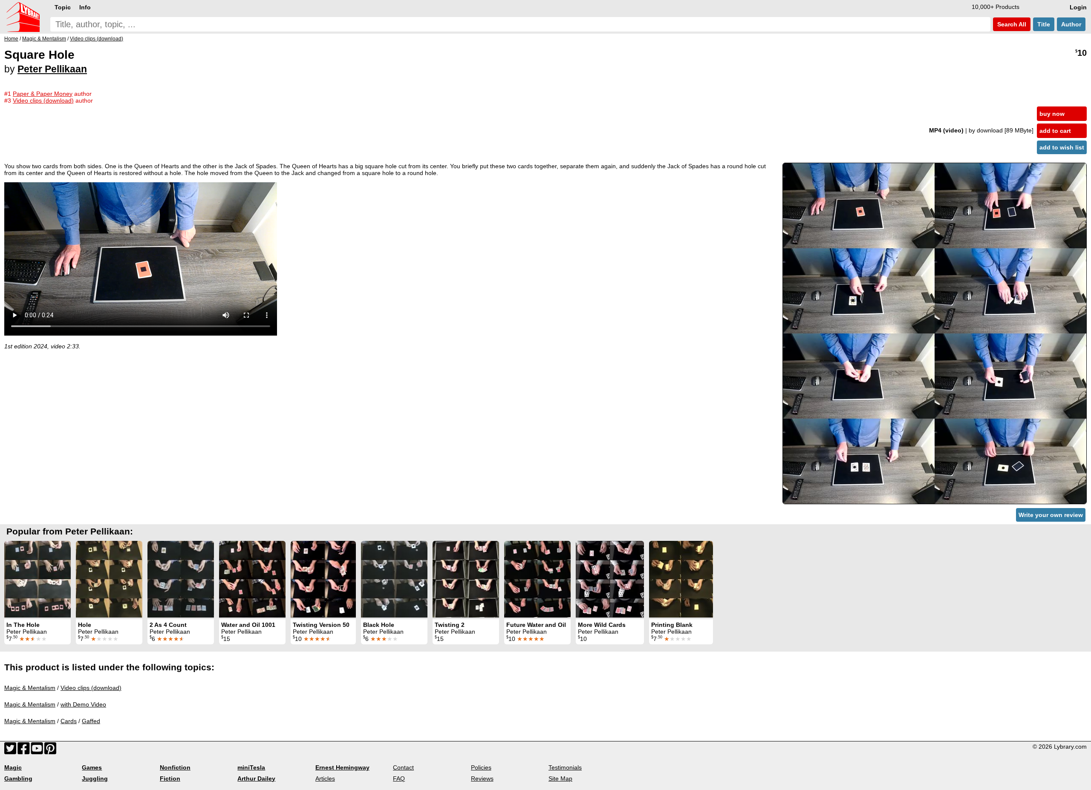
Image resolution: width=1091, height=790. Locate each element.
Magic (13, 767)
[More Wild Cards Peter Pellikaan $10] (610, 579)
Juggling (95, 778)
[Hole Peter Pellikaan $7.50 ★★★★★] (109, 579)
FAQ (399, 778)
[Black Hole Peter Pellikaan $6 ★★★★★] (394, 579)
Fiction (170, 778)
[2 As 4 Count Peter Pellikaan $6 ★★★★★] (180, 579)
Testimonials (565, 767)
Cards (69, 721)
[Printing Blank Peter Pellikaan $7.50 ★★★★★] (681, 579)
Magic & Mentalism (29, 687)
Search (1011, 24)
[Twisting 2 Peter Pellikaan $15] (466, 579)
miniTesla (251, 767)
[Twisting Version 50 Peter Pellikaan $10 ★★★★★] (323, 579)
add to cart (1055, 130)
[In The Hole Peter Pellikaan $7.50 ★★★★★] (37, 579)
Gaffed (91, 721)
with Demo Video (83, 704)
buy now (1052, 113)
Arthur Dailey (256, 778)
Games (92, 767)
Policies (481, 767)
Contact (403, 767)
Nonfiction (175, 767)
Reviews (482, 778)
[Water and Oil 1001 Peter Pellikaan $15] (252, 579)
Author (1071, 24)
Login (1078, 7)
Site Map (560, 778)
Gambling (18, 778)
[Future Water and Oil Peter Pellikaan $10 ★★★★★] (537, 579)
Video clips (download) (91, 687)
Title (1044, 24)
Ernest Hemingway (342, 767)
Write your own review (1051, 514)
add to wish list (1061, 147)
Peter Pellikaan (52, 69)
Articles (325, 778)
